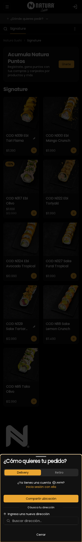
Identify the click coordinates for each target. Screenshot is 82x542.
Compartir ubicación (41, 499)
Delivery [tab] (23, 472)
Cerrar (41, 535)
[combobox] (44, 521)
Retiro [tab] (59, 472)
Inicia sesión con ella (41, 487)
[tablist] (41, 472)
